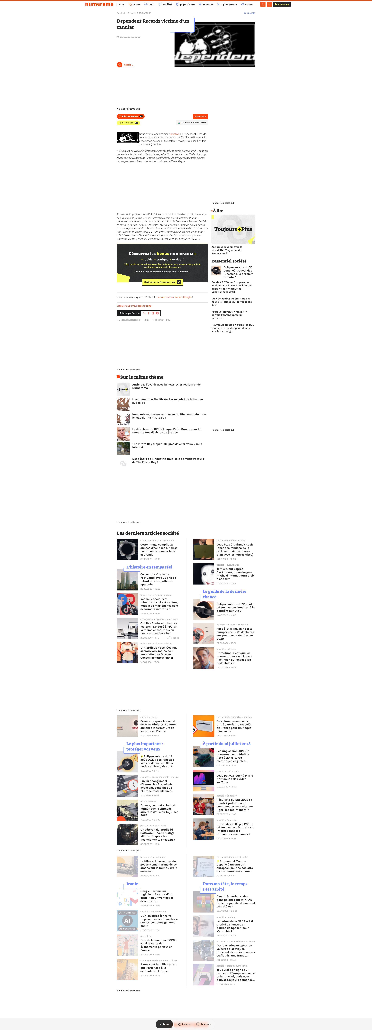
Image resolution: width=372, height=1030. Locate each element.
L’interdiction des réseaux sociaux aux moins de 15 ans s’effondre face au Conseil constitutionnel (158, 652)
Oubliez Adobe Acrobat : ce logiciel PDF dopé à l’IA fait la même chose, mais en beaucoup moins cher (158, 628)
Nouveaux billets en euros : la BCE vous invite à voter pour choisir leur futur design (232, 328)
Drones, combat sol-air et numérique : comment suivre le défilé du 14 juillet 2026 (159, 810)
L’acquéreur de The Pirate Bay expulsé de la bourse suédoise (167, 401)
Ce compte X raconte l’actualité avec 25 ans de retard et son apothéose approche (158, 579)
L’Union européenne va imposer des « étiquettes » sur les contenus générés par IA (159, 921)
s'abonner (283, 4)
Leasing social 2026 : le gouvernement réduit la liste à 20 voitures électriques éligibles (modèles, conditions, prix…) (233, 756)
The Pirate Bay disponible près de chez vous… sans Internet (167, 445)
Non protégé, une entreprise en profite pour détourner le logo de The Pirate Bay (169, 416)
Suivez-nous (200, 116)
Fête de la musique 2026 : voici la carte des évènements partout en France (158, 945)
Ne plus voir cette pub (128, 108)
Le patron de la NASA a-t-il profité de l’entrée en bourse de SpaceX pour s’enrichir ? (235, 926)
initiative (174, 134)
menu (120, 4)
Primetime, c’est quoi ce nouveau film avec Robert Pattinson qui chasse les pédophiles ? (234, 658)
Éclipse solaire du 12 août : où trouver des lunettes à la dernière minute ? (238, 272)
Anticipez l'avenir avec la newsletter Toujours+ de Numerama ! (166, 386)
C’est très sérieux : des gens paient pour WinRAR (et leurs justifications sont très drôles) (236, 901)
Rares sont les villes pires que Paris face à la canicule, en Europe (158, 968)
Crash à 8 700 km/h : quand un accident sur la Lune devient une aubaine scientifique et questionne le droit (231, 287)
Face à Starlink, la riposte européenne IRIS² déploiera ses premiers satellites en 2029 (235, 633)
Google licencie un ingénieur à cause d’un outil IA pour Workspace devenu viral (157, 896)
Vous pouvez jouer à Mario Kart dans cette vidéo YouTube (235, 779)
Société (251, 13)
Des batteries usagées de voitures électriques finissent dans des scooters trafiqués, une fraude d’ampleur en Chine (236, 950)
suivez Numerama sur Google (174, 297)
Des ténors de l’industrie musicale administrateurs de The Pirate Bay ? (168, 460)
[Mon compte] (262, 4)
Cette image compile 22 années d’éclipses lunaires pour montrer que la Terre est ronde (159, 549)
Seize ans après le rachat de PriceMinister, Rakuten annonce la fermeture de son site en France (158, 726)
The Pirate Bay (162, 319)
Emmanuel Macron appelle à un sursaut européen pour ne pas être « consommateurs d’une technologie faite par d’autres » (235, 866)
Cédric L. (128, 64)
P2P (147, 319)
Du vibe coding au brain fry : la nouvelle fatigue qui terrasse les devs (231, 302)
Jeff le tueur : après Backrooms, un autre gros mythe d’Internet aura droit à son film (235, 574)
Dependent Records (129, 319)
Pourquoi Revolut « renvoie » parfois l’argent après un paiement (229, 315)
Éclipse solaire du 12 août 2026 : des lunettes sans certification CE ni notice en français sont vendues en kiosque (157, 761)
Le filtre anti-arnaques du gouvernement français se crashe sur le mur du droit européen (158, 866)
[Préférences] (269, 4)
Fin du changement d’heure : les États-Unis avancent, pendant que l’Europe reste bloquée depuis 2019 (156, 786)
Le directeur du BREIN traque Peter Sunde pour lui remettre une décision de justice (167, 430)
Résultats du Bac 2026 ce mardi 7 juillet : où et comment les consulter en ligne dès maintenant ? (235, 804)
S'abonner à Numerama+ (159, 282)
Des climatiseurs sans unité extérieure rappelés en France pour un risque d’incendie (234, 726)
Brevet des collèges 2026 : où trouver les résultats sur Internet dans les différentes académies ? (236, 829)
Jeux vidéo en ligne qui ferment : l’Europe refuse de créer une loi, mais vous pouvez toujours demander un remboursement (236, 975)
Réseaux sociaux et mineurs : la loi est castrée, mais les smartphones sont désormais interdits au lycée (159, 604)
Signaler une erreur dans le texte (134, 305)
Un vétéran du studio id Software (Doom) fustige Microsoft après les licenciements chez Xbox (157, 834)
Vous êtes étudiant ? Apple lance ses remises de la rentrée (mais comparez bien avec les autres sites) (235, 549)
